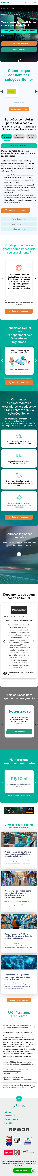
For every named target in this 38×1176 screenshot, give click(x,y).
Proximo (36, 278)
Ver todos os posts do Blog (19, 1000)
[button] (1, 91)
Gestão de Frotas (31, 136)
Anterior (2, 278)
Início (14, 8)
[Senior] (5, 2)
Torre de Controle (19, 219)
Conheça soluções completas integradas (18, 378)
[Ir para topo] (19, 1098)
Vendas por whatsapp (22, 1170)
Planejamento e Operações (6, 136)
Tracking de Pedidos (19, 229)
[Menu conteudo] (21, 8)
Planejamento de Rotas (19, 146)
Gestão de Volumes (19, 224)
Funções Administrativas (19, 136)
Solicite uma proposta (19, 109)
